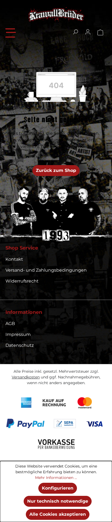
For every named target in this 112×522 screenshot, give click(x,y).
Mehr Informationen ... (56, 477)
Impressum (18, 334)
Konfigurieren (57, 488)
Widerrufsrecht (22, 281)
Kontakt (14, 259)
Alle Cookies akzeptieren (57, 514)
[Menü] (10, 32)
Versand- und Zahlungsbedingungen (46, 270)
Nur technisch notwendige (57, 501)
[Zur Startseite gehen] (56, 14)
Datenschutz (19, 345)
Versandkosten (26, 377)
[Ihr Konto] (88, 32)
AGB (10, 323)
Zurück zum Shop (56, 170)
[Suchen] (75, 32)
